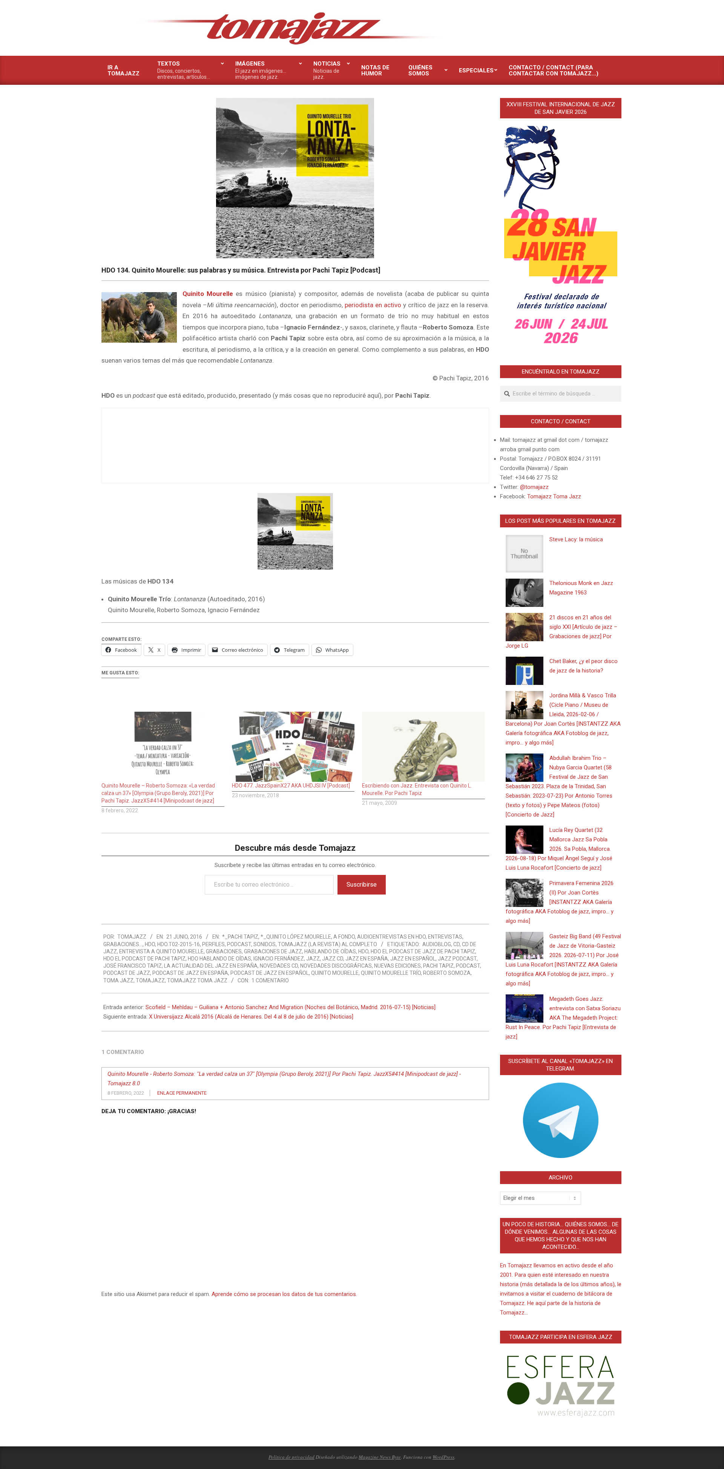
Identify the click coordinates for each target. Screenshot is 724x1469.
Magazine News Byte (380, 1457)
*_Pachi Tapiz (240, 937)
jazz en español (413, 959)
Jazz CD (332, 959)
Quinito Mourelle (335, 973)
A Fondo (344, 937)
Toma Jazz (118, 980)
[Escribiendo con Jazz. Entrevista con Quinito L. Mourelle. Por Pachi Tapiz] (423, 747)
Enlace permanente (182, 1093)
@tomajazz (534, 487)
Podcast (239, 944)
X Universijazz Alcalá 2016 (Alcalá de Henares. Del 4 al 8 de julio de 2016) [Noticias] (251, 1016)
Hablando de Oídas (330, 951)
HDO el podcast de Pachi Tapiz (144, 959)
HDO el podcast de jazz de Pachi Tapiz (423, 951)
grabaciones (224, 951)
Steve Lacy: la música (576, 539)
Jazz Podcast (457, 959)
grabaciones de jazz (273, 951)
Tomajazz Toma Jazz (197, 980)
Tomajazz (150, 980)
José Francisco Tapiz (132, 966)
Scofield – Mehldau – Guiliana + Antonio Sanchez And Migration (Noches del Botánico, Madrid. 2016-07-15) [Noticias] (291, 1007)
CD (456, 944)
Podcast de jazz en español (269, 973)
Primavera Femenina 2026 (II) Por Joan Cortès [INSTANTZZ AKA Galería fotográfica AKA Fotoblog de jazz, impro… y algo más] (560, 902)
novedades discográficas (336, 966)
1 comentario (270, 980)
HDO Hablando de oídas (219, 959)
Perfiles (213, 944)
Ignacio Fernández (278, 959)
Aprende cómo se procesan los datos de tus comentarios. (284, 1294)
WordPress (443, 1457)
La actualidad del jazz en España (211, 966)
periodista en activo (373, 305)
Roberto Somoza (447, 973)
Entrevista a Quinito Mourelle (161, 951)
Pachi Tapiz (438, 966)
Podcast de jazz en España (190, 973)
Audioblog (436, 944)
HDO (150, 944)
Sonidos (264, 944)
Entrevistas (445, 937)
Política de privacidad (291, 1457)
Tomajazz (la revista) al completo (327, 944)
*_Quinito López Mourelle (296, 937)
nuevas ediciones (397, 966)
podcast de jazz (126, 973)
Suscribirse (362, 884)
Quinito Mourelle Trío (391, 973)
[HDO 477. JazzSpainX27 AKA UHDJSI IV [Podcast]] (293, 747)
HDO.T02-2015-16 (178, 944)
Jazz (313, 959)
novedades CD (279, 966)
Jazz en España (366, 959)
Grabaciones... (123, 944)
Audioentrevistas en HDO (391, 937)
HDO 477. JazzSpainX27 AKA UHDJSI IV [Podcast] (291, 786)
